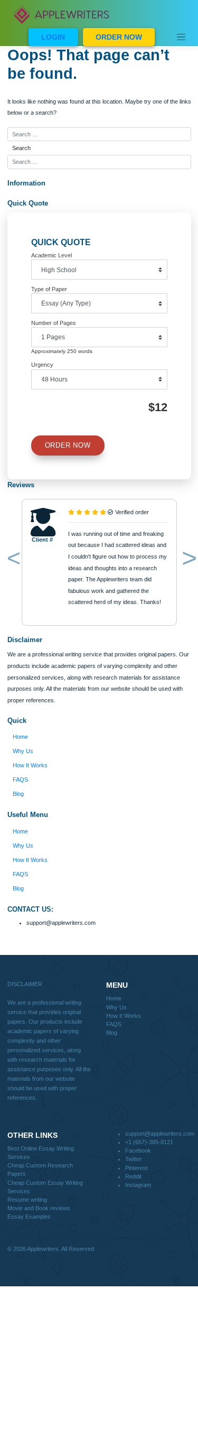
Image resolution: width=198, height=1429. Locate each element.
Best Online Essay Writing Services (40, 1152)
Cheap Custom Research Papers (40, 1169)
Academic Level (51, 255)
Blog (18, 794)
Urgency (42, 364)
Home (20, 737)
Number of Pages (53, 323)
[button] (11, 560)
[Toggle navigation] (181, 37)
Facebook (138, 1150)
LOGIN (53, 37)
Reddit (133, 1176)
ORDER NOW (119, 37)
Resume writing (27, 1199)
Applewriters (43, 1249)
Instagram (138, 1185)
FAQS (20, 779)
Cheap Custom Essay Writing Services (45, 1187)
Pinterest (136, 1168)
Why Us (23, 751)
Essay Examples (29, 1216)
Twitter (133, 1159)
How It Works (30, 765)
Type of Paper (49, 289)
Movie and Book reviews (38, 1208)
